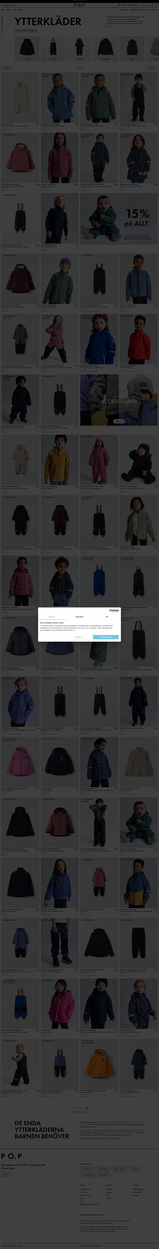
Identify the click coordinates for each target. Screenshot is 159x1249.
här (74, 630)
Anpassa (78, 637)
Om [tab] (107, 617)
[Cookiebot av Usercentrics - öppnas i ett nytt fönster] (111, 610)
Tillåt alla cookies (105, 637)
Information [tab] (79, 617)
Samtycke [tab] (52, 617)
